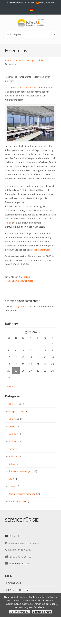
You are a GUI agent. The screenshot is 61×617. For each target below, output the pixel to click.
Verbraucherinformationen (24, 494)
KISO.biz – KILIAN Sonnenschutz (30, 23)
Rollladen (15, 456)
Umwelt (14, 486)
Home (8, 60)
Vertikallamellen (18, 501)
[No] (56, 605)
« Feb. (10, 386)
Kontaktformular (42, 249)
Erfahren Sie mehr (42, 612)
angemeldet (21, 306)
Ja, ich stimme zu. (19, 612)
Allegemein (16, 404)
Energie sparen (18, 411)
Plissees (14, 449)
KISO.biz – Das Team (18, 590)
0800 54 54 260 (26, 2)
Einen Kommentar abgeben (20, 281)
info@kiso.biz (46, 2)
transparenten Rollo (26, 87)
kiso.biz (14, 426)
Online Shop (14, 583)
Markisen (15, 434)
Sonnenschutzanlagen (24, 60)
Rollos (42, 60)
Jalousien (15, 419)
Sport (13, 479)
